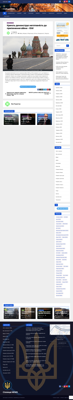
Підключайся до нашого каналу (28, 86)
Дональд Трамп (60, 243)
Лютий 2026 (59, 105)
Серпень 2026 (59, 87)
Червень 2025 (59, 130)
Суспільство (59, 196)
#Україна (47, 33)
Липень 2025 (59, 127)
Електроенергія (60, 248)
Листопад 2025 (59, 115)
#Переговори (30, 33)
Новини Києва (59, 172)
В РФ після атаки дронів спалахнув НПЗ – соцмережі (61, 68)
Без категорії (59, 154)
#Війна (20, 33)
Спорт (58, 286)
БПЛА (65, 223)
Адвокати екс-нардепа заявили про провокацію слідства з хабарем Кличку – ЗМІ (16, 94)
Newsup (17, 397)
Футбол (59, 295)
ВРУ (58, 228)
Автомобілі (59, 221)
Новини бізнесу (59, 169)
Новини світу (11, 13)
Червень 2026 (59, 93)
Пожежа (59, 270)
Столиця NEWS (9, 9)
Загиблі (64, 252)
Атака (58, 223)
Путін (65, 275)
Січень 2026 (58, 108)
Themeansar (22, 397)
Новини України (59, 187)
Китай (58, 259)
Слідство (59, 284)
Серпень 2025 (59, 124)
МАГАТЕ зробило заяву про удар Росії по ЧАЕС (39, 93)
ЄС (66, 217)
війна (57, 160)
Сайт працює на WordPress (8, 397)
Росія (58, 279)
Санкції (65, 282)
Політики (30, 13)
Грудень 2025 (59, 112)
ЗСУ (58, 252)
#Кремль (25, 33)
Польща (59, 273)
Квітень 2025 (59, 136)
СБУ (65, 279)
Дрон (58, 246)
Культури (59, 13)
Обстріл (59, 266)
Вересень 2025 (59, 121)
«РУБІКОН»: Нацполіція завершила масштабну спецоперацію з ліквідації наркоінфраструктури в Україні (62, 56)
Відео (65, 13)
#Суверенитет (41, 33)
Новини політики (8, 116)
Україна (59, 291)
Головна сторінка (56, 397)
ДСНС (58, 241)
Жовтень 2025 (59, 118)
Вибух (58, 232)
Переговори (60, 268)
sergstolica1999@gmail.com (60, 337)
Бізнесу (38, 13)
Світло (57, 193)
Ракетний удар (60, 277)
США (58, 282)
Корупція (58, 166)
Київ (25, 13)
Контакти (6, 16)
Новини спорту (59, 184)
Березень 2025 (59, 139)
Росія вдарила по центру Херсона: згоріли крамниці (61, 313)
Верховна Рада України (62, 230)
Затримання (60, 255)
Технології (51, 13)
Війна (65, 237)
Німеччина (59, 264)
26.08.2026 (8, 315)
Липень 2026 (59, 90)
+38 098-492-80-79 (60, 336)
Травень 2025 (59, 133)
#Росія (35, 33)
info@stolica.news (60, 339)
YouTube (59, 217)
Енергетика (59, 250)
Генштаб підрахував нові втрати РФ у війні (36, 353)
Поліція (59, 275)
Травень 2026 (59, 96)
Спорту (44, 13)
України (19, 13)
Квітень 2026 (59, 99)
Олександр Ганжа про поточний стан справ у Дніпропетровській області (62, 77)
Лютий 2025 (58, 142)
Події (57, 190)
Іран (58, 219)
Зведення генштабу (61, 257)
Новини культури (60, 175)
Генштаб (59, 239)
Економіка (58, 163)
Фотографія (59, 293)
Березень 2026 (59, 102)
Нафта (58, 261)
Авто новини (59, 151)
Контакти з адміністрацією (65, 397)
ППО (66, 266)
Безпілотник (60, 226)
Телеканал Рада (60, 288)
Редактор (15, 32)
